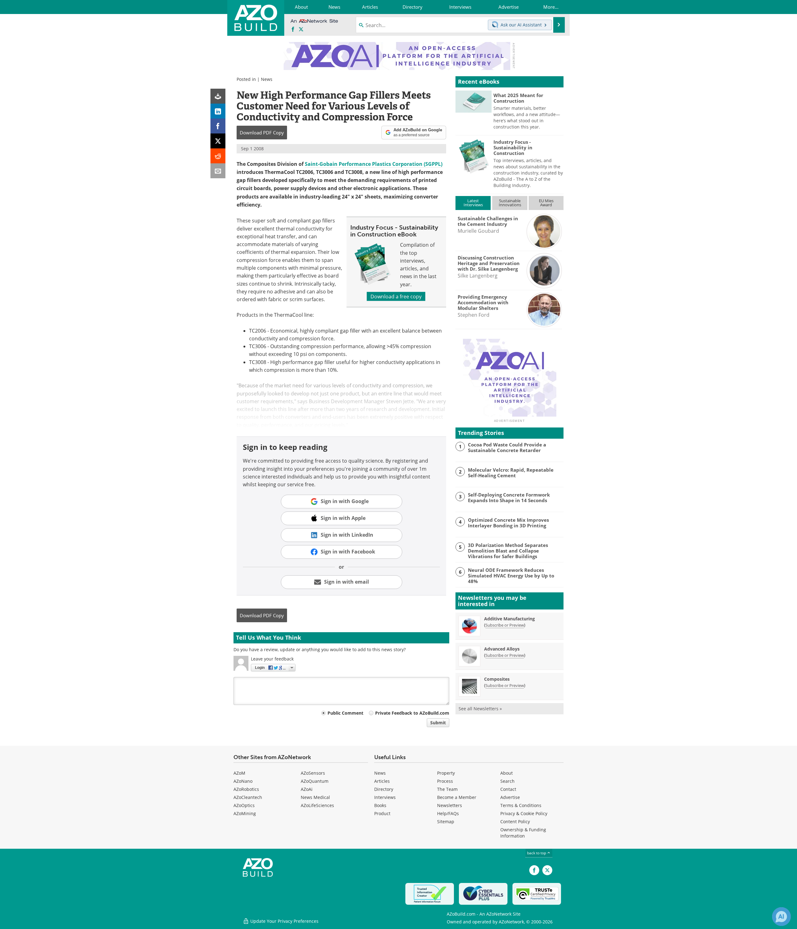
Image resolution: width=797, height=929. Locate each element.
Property (446, 773)
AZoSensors (313, 773)
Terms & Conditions (520, 805)
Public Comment (345, 713)
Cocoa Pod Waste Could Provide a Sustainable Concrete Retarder (507, 447)
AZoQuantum (314, 781)
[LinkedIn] (217, 111)
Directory (383, 789)
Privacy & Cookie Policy (523, 813)
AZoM (239, 773)
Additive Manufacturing (509, 619)
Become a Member (456, 797)
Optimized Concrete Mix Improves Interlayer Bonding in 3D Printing (508, 522)
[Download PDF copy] (217, 96)
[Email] (217, 170)
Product (382, 813)
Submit (438, 723)
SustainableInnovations (510, 203)
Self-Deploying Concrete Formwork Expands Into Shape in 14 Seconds (509, 497)
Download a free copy (396, 296)
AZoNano (242, 781)
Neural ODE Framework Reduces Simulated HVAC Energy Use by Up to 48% (511, 575)
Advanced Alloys (502, 649)
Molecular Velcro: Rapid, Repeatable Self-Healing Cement (511, 472)
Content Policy (515, 821)
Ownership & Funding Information (523, 833)
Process (445, 781)
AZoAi (307, 789)
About (506, 773)
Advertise (510, 797)
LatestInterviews (473, 203)
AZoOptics (244, 805)
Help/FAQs (448, 813)
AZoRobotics (246, 789)
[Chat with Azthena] (781, 916)
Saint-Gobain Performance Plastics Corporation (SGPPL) (373, 164)
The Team (447, 789)
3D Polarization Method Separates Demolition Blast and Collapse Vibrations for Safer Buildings (508, 550)
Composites (497, 679)
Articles (382, 781)
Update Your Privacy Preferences (283, 921)
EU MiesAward (546, 203)
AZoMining (244, 813)
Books (380, 805)
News (266, 79)
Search (507, 781)
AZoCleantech (247, 797)
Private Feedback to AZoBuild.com (412, 713)
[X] (217, 140)
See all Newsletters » (480, 709)
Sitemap (445, 821)
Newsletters (449, 805)
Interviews (385, 797)
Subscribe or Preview (504, 625)
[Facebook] (217, 126)
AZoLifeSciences (317, 805)
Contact (508, 789)
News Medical (315, 797)
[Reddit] (217, 155)
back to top (537, 852)
